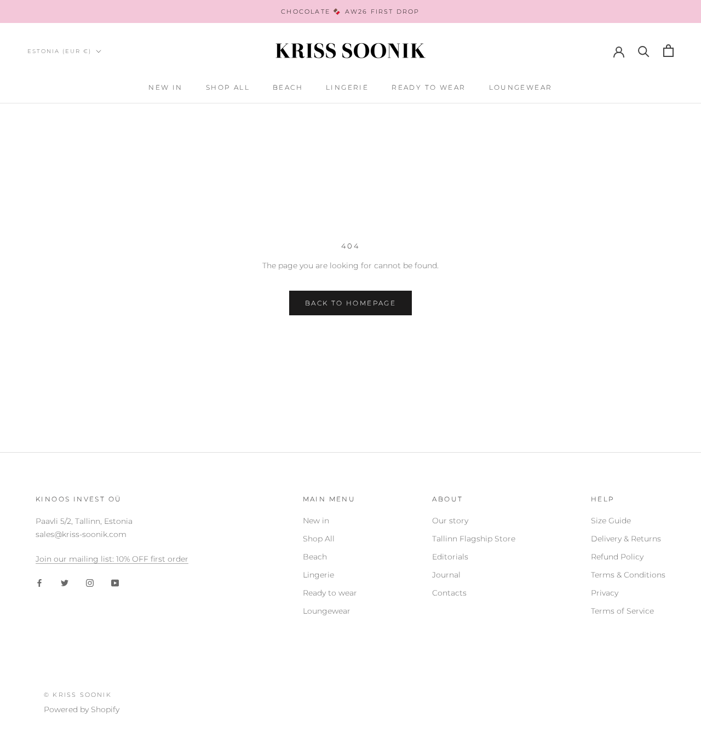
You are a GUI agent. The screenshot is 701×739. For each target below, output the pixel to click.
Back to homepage (350, 303)
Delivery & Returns (626, 539)
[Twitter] (64, 582)
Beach (288, 87)
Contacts (449, 593)
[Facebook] (39, 582)
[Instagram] (90, 582)
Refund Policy (617, 557)
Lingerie (347, 87)
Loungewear (521, 87)
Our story (450, 521)
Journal (446, 575)
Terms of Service (622, 611)
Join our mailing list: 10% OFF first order (112, 559)
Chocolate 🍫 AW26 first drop (350, 11)
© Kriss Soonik (78, 694)
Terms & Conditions (628, 575)
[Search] (644, 50)
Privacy (604, 593)
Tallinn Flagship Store (473, 539)
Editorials (450, 557)
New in (165, 87)
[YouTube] (115, 582)
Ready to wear (429, 87)
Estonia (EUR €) (59, 51)
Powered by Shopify (81, 709)
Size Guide (611, 521)
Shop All (228, 87)
